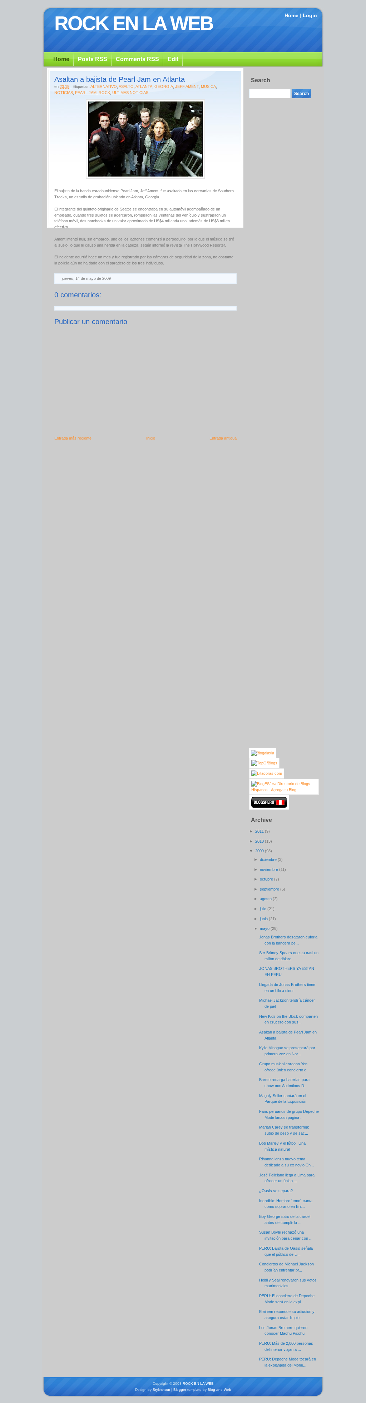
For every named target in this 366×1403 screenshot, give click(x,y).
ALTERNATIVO (103, 86)
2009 (260, 851)
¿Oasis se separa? (276, 1191)
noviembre (269, 869)
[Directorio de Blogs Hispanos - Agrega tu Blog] (284, 790)
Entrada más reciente (73, 438)
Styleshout (161, 1390)
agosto (266, 899)
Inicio (150, 438)
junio (264, 919)
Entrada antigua (223, 438)
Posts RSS (92, 59)
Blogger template (187, 1390)
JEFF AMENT (187, 86)
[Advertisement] (277, 207)
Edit (173, 59)
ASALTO (126, 86)
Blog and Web (219, 1390)
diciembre (269, 859)
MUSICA (208, 86)
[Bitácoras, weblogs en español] (266, 773)
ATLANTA (143, 86)
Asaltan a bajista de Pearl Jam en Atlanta (119, 79)
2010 (260, 841)
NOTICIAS (63, 92)
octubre (267, 879)
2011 (260, 831)
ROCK (104, 92)
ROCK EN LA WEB (133, 23)
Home (291, 15)
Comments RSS (137, 59)
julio (263, 909)
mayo (265, 928)
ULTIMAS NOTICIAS (130, 92)
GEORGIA (163, 86)
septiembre (270, 889)
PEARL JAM (86, 92)
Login (310, 15)
